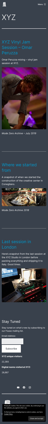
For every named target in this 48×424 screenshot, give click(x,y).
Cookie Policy (8, 414)
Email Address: (9, 336)
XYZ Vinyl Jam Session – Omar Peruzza (17, 47)
